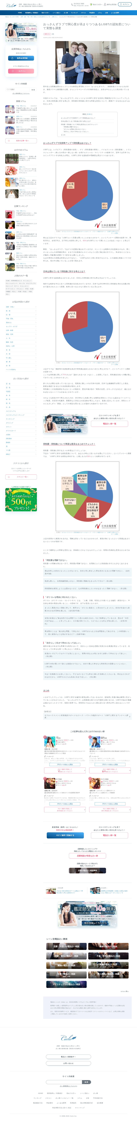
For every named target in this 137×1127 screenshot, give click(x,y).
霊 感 (8, 383)
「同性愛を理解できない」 (71, 127)
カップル (22, 283)
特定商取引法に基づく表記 (61, 1108)
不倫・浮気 (9, 318)
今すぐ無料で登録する (65, 835)
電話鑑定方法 (38, 1103)
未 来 (8, 395)
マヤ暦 (8, 450)
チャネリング (10, 419)
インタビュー (27, 280)
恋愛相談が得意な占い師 (87, 856)
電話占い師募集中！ (68, 1057)
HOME (20, 12)
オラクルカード (11, 430)
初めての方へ (45, 12)
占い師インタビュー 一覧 (65, 1098)
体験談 (8, 291)
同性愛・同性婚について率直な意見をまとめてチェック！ (79, 124)
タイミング (10, 286)
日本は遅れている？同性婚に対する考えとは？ (76, 121)
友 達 (8, 350)
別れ (31, 291)
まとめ (63, 135)
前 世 (8, 399)
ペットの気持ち (11, 369)
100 (63, 744)
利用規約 (73, 1103)
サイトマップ (80, 1108)
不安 (27, 289)
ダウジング (9, 423)
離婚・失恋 (9, 342)
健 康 (8, 361)
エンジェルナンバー (12, 283)
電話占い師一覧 (109, 424)
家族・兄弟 (9, 334)
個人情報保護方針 (86, 1103)
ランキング (74, 12)
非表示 (89, 114)
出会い (25, 291)
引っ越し (9, 358)
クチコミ (83, 12)
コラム (100, 12)
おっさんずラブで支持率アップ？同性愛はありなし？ (78, 118)
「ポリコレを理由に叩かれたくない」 (74, 129)
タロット (9, 427)
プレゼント (21, 289)
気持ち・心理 (10, 346)
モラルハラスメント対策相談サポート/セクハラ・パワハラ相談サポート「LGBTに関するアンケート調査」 (86, 716)
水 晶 (8, 407)
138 (108, 744)
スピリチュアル (31, 283)
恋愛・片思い (10, 307)
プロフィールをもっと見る (65, 764)
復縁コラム (19, 127)
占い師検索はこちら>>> (21, 93)
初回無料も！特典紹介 (31, 12)
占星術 (8, 434)
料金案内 (92, 12)
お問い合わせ (68, 1063)
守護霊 (8, 391)
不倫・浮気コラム (21, 106)
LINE (8, 280)
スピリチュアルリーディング (15, 415)
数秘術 (8, 442)
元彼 (20, 291)
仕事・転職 (9, 330)
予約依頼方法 (98, 1098)
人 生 (8, 338)
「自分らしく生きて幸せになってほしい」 (76, 131)
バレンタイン (24, 286)
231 (63, 785)
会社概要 (100, 1103)
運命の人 (9, 322)
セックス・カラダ (11, 326)
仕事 (32, 289)
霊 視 (8, 387)
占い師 (66, 12)
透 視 (8, 403)
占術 (106, 12)
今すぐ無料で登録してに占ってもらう (65, 770)
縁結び (8, 454)
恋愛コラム (47, 34)
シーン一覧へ (125, 991)
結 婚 (8, 314)
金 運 (8, 365)
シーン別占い (57, 12)
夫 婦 (8, 354)
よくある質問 (115, 12)
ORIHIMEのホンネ (17, 280)
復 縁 (8, 311)
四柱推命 (9, 438)
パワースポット (11, 289)
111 (108, 785)
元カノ (14, 291)
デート (17, 286)
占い (8, 294)
